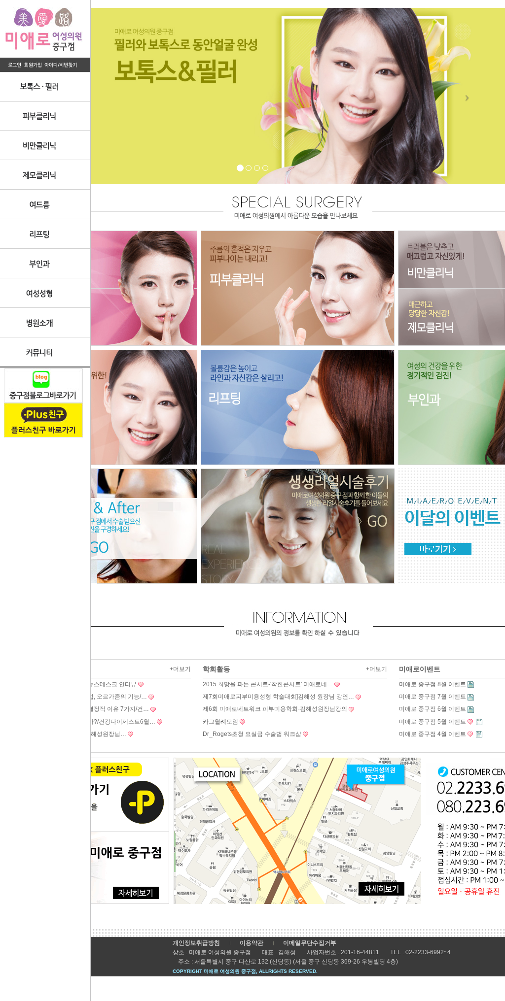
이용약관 (251, 942)
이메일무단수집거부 (309, 942)
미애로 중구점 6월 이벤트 (432, 708)
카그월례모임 (220, 721)
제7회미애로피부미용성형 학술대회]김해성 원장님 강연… (278, 696)
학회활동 (216, 669)
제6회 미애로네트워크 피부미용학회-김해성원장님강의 (275, 708)
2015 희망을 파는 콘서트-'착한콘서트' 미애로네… (268, 684)
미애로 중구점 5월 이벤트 (432, 721)
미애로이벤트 (419, 669)
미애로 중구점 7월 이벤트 (432, 696)
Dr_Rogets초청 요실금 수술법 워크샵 (252, 734)
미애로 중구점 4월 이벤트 (432, 734)
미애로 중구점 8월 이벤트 (432, 684)
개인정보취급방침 (196, 942)
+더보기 (180, 669)
